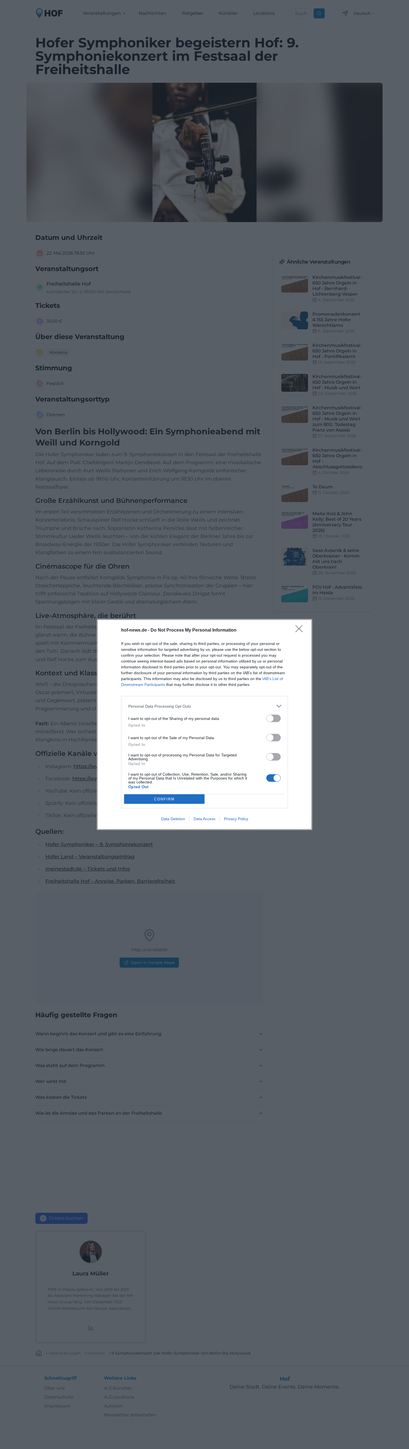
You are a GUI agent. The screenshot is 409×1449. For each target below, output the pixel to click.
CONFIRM (164, 799)
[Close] (300, 630)
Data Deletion (173, 819)
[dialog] (204, 724)
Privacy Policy (236, 819)
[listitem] (204, 706)
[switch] (273, 718)
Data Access (204, 819)
